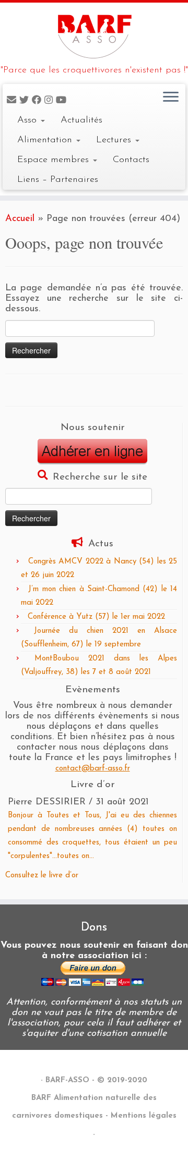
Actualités (81, 120)
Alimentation (46, 140)
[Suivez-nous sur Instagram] (50, 101)
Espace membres (54, 160)
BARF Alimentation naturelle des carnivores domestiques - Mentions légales (94, 1107)
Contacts (131, 160)
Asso (28, 120)
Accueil (19, 219)
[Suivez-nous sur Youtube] (62, 101)
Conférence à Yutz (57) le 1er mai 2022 (96, 617)
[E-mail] (13, 101)
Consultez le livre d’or (41, 875)
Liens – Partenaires (57, 180)
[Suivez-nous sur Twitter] (25, 101)
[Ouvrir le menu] (171, 97)
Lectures (115, 140)
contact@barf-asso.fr (92, 769)
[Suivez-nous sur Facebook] (38, 101)
